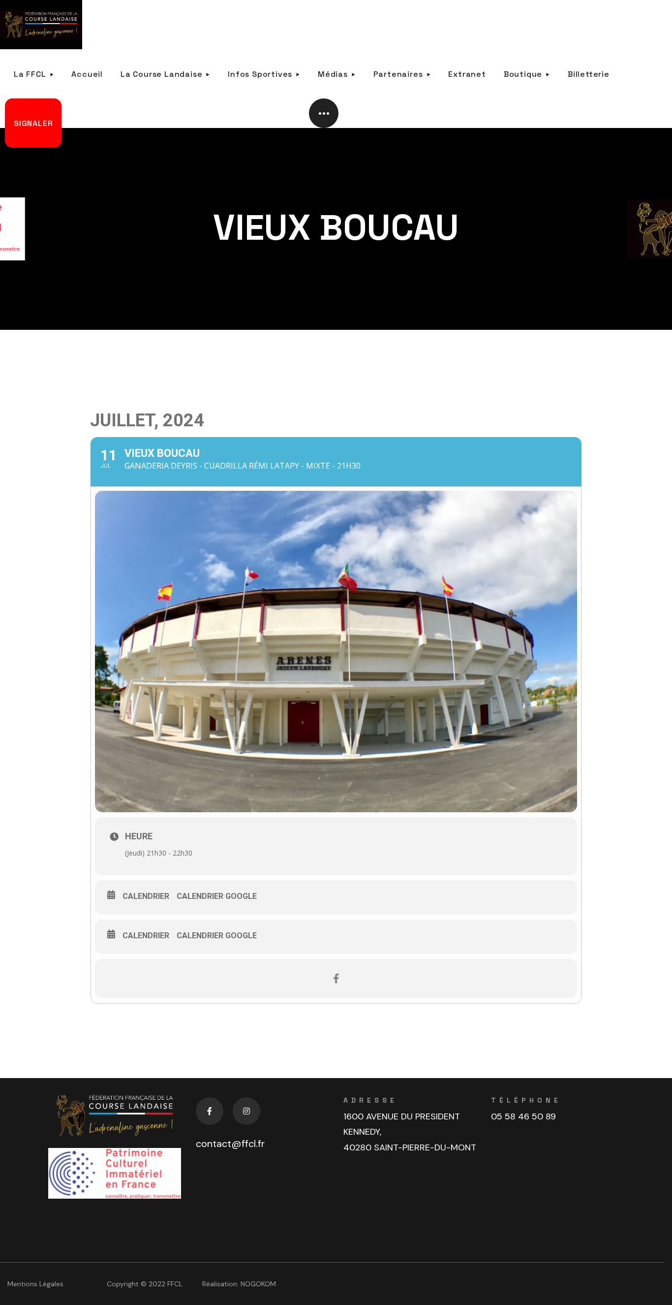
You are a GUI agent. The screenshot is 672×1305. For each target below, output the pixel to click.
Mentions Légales (35, 1283)
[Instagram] (246, 1111)
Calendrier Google (217, 896)
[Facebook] (209, 1111)
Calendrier (145, 896)
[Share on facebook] (336, 978)
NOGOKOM (258, 1283)
